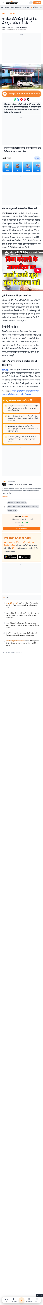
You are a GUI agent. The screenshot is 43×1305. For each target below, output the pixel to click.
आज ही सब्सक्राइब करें (21, 528)
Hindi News (12, 510)
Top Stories (12, 13)
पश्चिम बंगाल (26, 7)
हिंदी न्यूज (15, 548)
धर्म (33, 542)
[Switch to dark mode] (31, 2)
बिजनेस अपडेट (26, 542)
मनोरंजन (17, 542)
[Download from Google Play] (10, 557)
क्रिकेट (6, 545)
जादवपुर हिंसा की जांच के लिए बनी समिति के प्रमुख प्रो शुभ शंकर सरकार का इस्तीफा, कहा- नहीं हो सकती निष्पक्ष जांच (23, 408)
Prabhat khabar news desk (17, 27)
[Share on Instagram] (25, 99)
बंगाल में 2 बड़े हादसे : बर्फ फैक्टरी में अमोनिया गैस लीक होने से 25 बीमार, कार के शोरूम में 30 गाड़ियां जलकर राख (23, 418)
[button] (21, 76)
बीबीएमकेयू (5, 369)
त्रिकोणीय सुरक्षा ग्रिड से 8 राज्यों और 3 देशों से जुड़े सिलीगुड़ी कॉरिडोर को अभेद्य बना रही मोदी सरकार (22, 438)
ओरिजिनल (35, 7)
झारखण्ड (7, 7)
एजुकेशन (10, 542)
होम (2, 7)
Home (3, 13)
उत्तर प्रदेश (18, 7)
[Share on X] (28, 99)
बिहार (12, 7)
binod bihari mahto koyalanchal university (23, 507)
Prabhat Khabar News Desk (21, 484)
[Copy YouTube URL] (21, 99)
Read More (5, 496)
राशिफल (13, 545)
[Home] (12, 2)
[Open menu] (3, 2)
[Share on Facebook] (18, 99)
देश (5, 542)
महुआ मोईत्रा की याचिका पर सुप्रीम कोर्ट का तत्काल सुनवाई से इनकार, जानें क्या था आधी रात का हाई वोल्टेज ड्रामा (23, 428)
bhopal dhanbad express (17, 503)
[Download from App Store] (24, 557)
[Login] (21, 1300)
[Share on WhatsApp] (15, 99)
